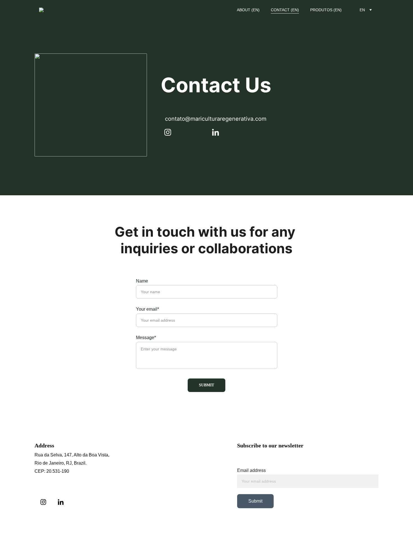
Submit (255, 501)
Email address (251, 470)
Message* (146, 337)
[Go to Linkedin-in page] (215, 132)
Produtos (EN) (326, 10)
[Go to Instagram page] (170, 132)
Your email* (147, 309)
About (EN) (248, 10)
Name (142, 281)
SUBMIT (206, 385)
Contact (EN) (285, 10)
